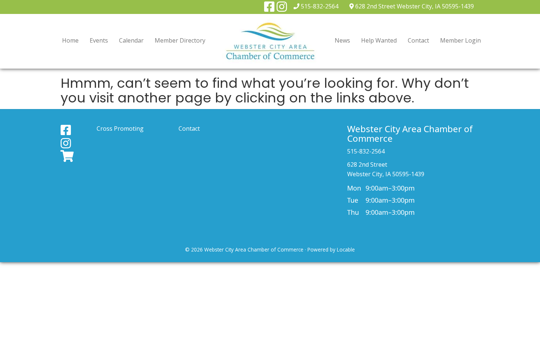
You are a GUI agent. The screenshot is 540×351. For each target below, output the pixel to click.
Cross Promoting (120, 128)
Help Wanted (379, 40)
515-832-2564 (319, 6)
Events (99, 40)
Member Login (460, 40)
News (342, 40)
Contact (418, 40)
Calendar (131, 40)
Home (70, 40)
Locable (346, 249)
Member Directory (180, 40)
